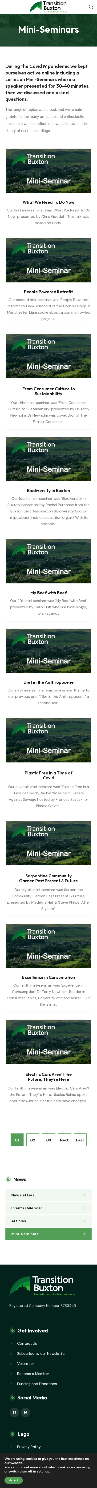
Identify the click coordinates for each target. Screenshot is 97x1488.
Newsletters (23, 1195)
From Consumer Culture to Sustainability (48, 391)
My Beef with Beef (48, 592)
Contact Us (27, 1343)
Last (80, 1140)
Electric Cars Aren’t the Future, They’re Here (48, 1077)
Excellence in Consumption (48, 977)
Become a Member (33, 1373)
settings (43, 1471)
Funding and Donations (37, 1383)
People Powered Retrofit (48, 291)
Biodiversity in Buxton (48, 490)
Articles (18, 1221)
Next (64, 1140)
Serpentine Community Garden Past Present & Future (48, 878)
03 (48, 1140)
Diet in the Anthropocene (48, 682)
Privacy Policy (29, 1446)
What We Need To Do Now (48, 202)
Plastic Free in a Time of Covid (48, 775)
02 (32, 1140)
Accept (13, 1480)
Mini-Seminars (25, 1233)
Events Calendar (26, 1208)
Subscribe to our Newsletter (41, 1353)
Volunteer (25, 1363)
